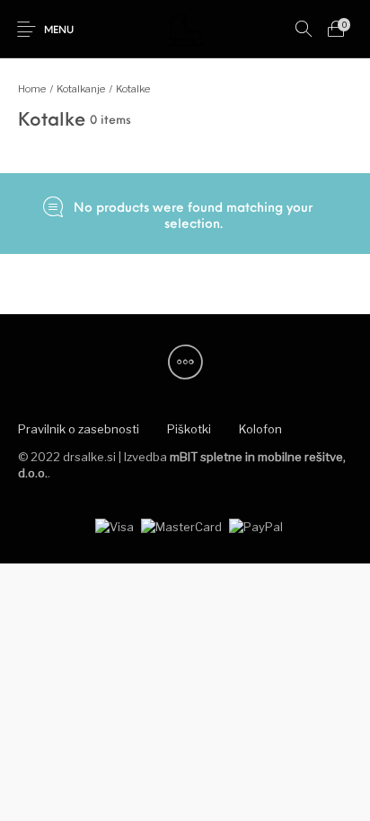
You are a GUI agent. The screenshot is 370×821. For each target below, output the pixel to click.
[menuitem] (78, 429)
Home (32, 89)
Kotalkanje (81, 89)
